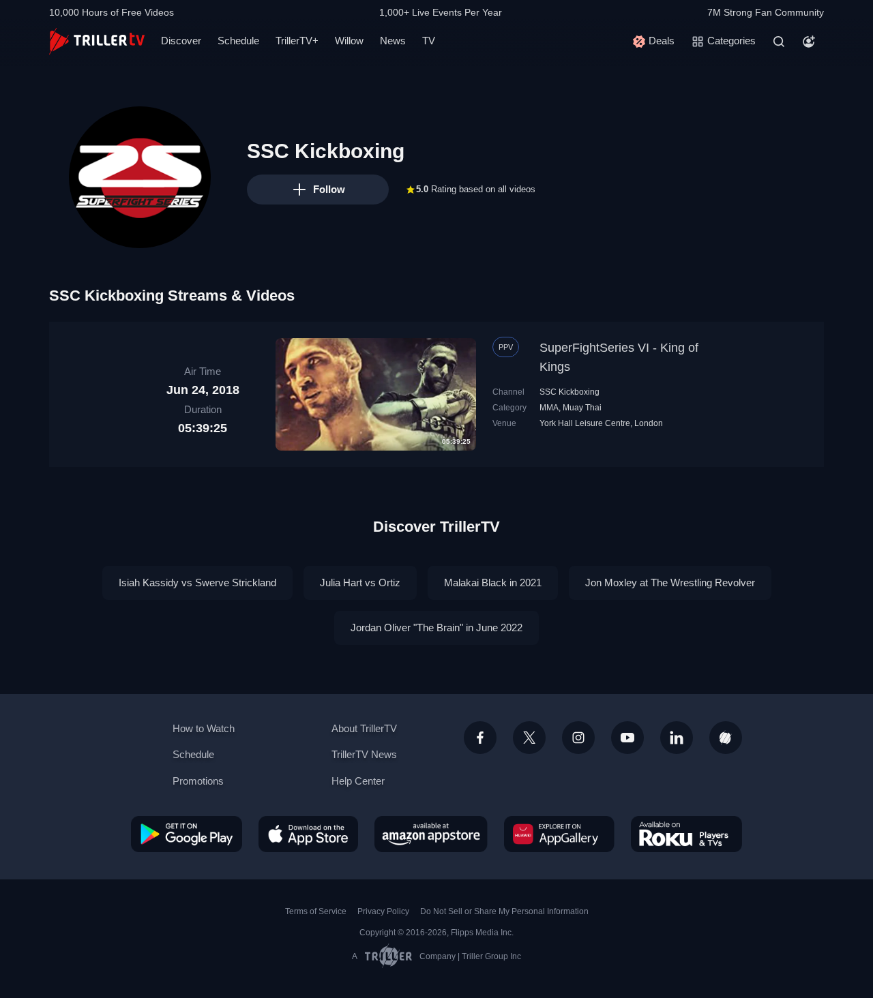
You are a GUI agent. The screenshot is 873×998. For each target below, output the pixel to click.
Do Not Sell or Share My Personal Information (504, 911)
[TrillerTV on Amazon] (431, 833)
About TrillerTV (364, 728)
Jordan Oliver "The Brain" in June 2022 (436, 627)
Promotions (198, 781)
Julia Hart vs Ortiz (360, 582)
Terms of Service (315, 911)
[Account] (809, 42)
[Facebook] (480, 737)
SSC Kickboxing (569, 392)
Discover (181, 40)
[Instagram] (578, 737)
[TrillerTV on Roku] (686, 833)
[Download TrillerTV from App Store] (308, 833)
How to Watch (204, 728)
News (393, 40)
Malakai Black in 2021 (493, 582)
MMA (549, 407)
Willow (349, 40)
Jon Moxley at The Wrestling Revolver (670, 582)
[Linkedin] (676, 737)
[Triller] (725, 737)
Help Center (358, 781)
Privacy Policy (383, 911)
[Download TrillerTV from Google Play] (186, 833)
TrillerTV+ (297, 40)
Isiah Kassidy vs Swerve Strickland (197, 582)
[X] (529, 737)
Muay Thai (582, 407)
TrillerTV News (364, 754)
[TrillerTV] (97, 41)
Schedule (238, 40)
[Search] (779, 42)
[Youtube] (627, 737)
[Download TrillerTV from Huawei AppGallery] (559, 833)
